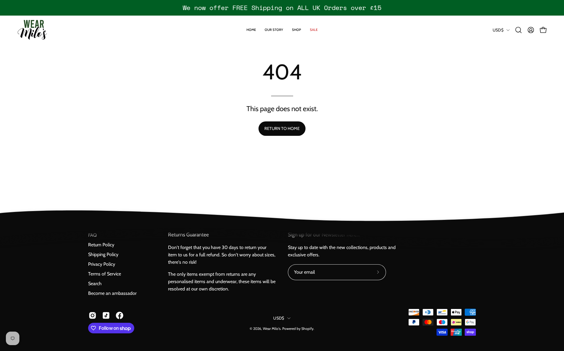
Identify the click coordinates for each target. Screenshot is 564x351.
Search (95, 283)
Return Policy (101, 245)
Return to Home (282, 128)
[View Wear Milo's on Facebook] (119, 315)
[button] (518, 30)
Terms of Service (104, 274)
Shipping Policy (103, 254)
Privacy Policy (101, 264)
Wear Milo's (272, 328)
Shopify (307, 328)
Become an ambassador (112, 293)
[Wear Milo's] (32, 30)
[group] (282, 7)
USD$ (498, 30)
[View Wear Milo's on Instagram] (92, 315)
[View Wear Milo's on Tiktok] (106, 315)
